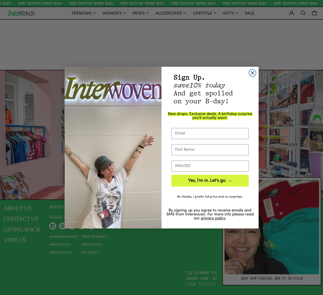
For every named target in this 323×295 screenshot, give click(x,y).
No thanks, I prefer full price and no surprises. (210, 197)
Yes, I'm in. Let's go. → (210, 180)
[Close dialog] (252, 72)
